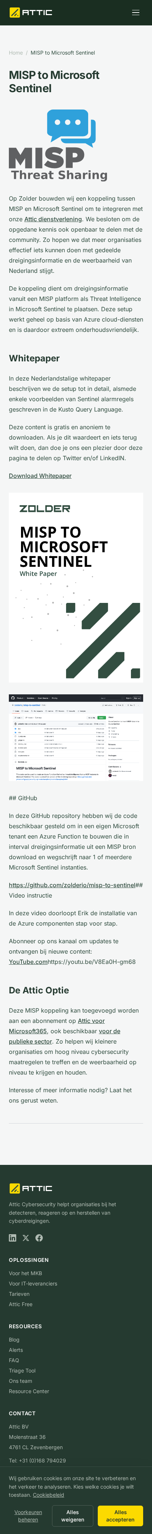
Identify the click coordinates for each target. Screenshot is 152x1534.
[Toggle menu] (135, 12)
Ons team (20, 1381)
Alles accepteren (120, 1516)
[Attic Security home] (31, 12)
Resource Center (29, 1391)
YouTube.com (28, 961)
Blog (14, 1339)
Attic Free (20, 1304)
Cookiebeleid (48, 1495)
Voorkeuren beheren (28, 1516)
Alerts (16, 1350)
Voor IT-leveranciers (33, 1283)
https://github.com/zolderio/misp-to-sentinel (72, 885)
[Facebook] (39, 1238)
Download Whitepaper (40, 475)
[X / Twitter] (26, 1238)
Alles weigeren (72, 1516)
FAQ (14, 1360)
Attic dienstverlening (53, 219)
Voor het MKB (25, 1273)
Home (16, 52)
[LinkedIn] (12, 1238)
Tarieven (19, 1294)
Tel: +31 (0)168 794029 (37, 1460)
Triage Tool (22, 1370)
